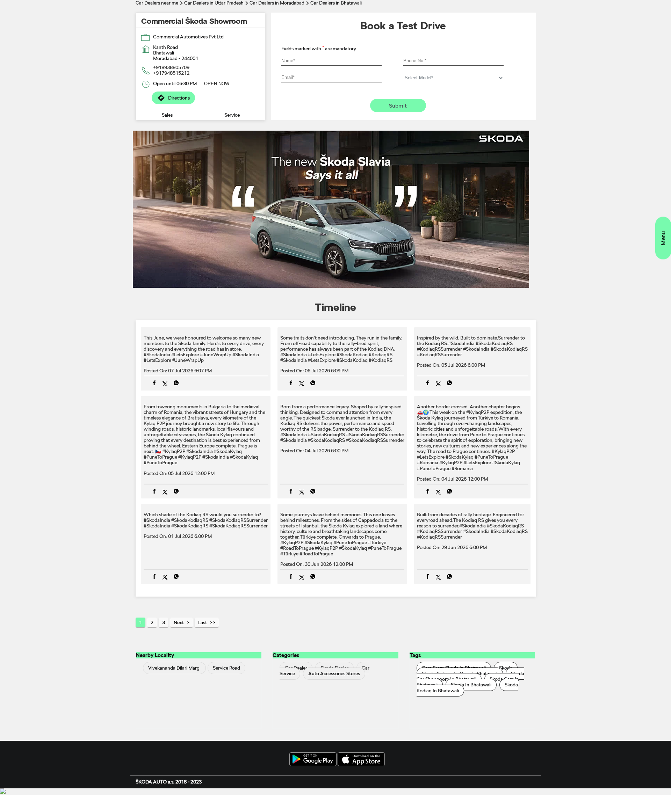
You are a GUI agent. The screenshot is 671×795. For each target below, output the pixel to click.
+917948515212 (171, 73)
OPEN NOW (216, 83)
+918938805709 (171, 67)
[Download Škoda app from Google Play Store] (313, 759)
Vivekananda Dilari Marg (174, 668)
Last (202, 622)
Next (179, 622)
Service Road (226, 668)
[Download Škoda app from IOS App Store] (361, 759)
